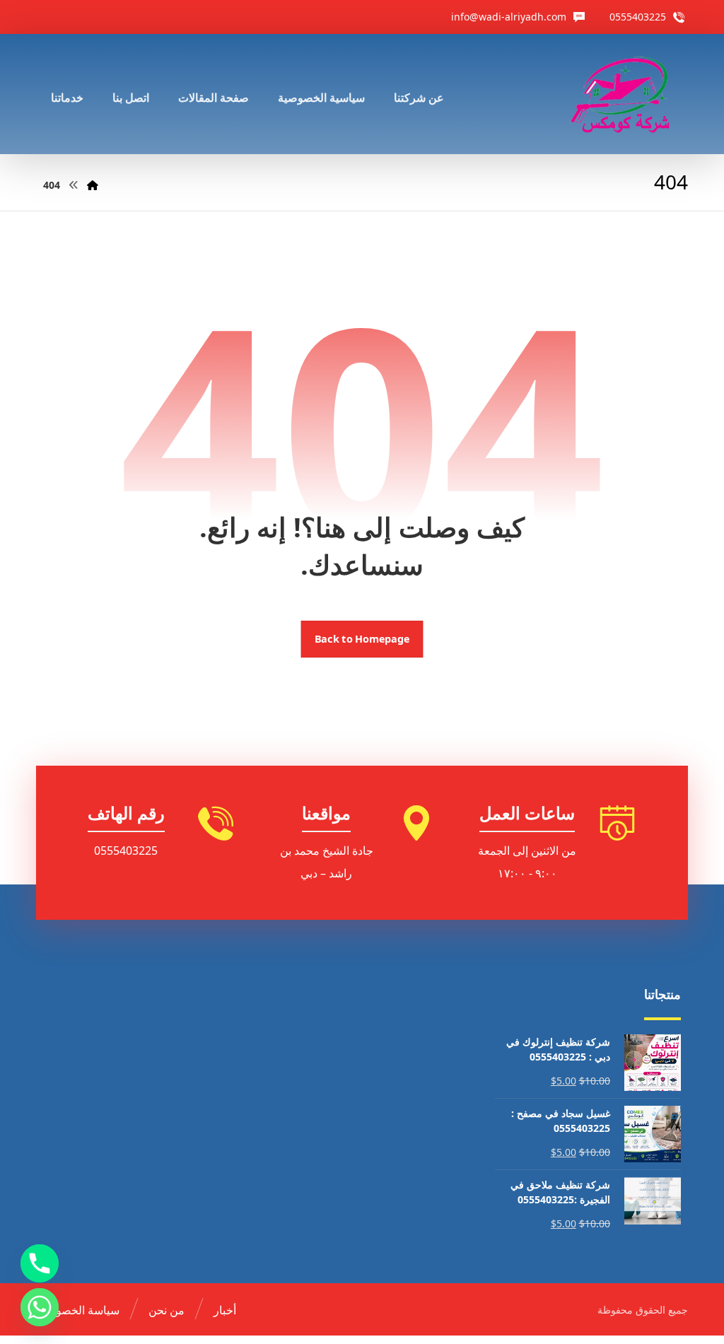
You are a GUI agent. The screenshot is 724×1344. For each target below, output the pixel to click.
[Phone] (40, 1263)
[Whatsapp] (40, 1307)
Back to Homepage (362, 639)
